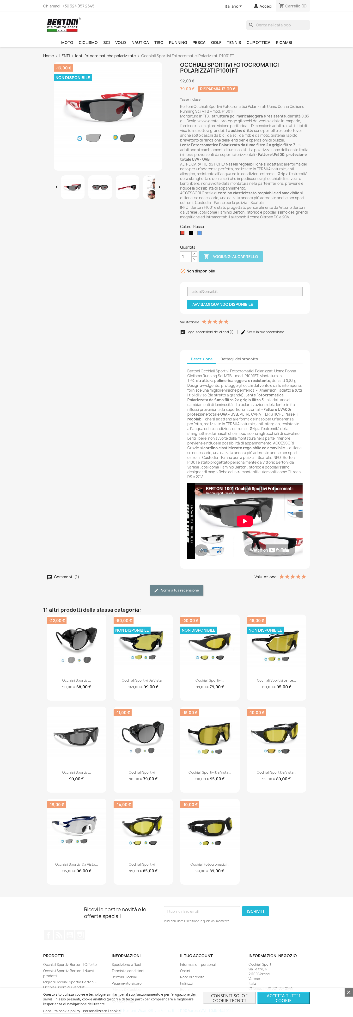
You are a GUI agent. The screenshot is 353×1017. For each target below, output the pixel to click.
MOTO (67, 42)
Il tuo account (196, 955)
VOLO (120, 42)
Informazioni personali (198, 964)
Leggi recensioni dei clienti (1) (210, 332)
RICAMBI (284, 42)
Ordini (185, 970)
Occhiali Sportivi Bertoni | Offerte (70, 964)
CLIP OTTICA (258, 42)
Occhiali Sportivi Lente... (276, 680)
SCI (106, 42)
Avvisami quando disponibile (222, 304)
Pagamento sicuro (127, 983)
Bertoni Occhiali (124, 977)
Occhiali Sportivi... (76, 680)
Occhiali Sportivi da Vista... (143, 680)
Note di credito (192, 977)
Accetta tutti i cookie (283, 998)
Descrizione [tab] (202, 359)
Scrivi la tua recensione (265, 332)
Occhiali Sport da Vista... (276, 772)
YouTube (69, 935)
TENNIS (234, 42)
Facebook (48, 935)
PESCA (199, 42)
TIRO (159, 42)
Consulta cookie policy (61, 1010)
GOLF (216, 42)
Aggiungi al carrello (231, 256)
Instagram (80, 935)
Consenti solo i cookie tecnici (229, 998)
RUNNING (178, 42)
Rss (59, 935)
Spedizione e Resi (126, 964)
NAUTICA (140, 42)
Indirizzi (186, 983)
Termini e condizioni (128, 970)
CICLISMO (88, 42)
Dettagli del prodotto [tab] (239, 359)
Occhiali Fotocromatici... (209, 864)
